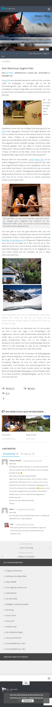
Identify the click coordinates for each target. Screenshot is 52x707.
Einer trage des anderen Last (16, 587)
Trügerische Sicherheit (14, 571)
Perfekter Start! (11, 626)
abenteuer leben (8, 53)
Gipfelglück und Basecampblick (17, 604)
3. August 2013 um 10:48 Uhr (33, 461)
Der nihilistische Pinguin (14, 632)
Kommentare (11, 454)
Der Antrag (10, 610)
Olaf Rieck (9, 73)
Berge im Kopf (31, 435)
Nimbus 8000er (11, 582)
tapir (5, 80)
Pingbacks (28, 454)
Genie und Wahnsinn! (13, 638)
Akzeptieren (28, 701)
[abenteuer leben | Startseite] (11, 9)
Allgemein (22, 53)
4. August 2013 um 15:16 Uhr (25, 509)
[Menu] (49, 9)
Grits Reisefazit (11, 593)
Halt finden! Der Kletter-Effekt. (16, 576)
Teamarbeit (6, 435)
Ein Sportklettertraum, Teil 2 (16, 643)
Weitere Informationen (36, 698)
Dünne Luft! (10, 621)
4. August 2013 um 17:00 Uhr (25, 524)
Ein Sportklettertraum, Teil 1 (16, 649)
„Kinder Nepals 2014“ (36, 159)
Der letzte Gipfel (11, 599)
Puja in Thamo (11, 615)
